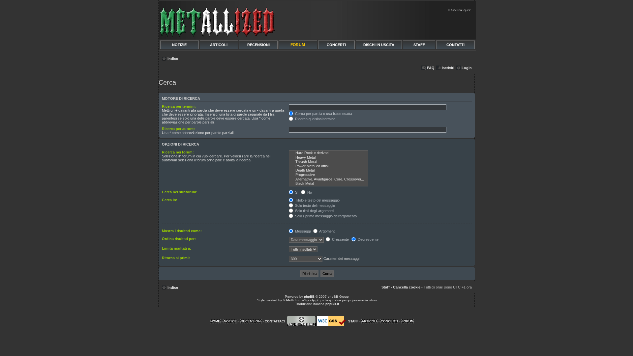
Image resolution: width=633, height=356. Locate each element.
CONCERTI (336, 45)
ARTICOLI (218, 45)
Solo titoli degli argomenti (314, 211)
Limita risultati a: (176, 248)
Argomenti (326, 231)
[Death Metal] (328, 170)
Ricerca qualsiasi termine (314, 119)
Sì (296, 192)
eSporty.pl (310, 300)
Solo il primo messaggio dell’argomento (325, 216)
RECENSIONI (258, 45)
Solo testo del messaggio (314, 205)
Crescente (340, 239)
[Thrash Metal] (328, 162)
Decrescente (367, 239)
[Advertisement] (396, 25)
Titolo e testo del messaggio (317, 200)
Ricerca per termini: (179, 106)
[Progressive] (328, 175)
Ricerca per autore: (178, 129)
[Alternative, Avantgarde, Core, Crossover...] (328, 179)
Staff (385, 287)
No (309, 192)
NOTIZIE (179, 45)
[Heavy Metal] (328, 157)
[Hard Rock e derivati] (328, 153)
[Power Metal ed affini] (328, 166)
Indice (172, 59)
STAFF (419, 45)
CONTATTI (455, 45)
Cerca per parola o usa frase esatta (323, 114)
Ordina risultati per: (179, 239)
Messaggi (302, 231)
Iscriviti (448, 68)
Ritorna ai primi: (176, 258)
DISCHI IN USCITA (378, 45)
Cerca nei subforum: (179, 192)
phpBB (309, 296)
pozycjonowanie (355, 300)
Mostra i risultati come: (182, 231)
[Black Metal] (328, 183)
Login (467, 68)
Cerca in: (169, 200)
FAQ (431, 68)
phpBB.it (332, 304)
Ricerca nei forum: (178, 152)
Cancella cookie (406, 287)
